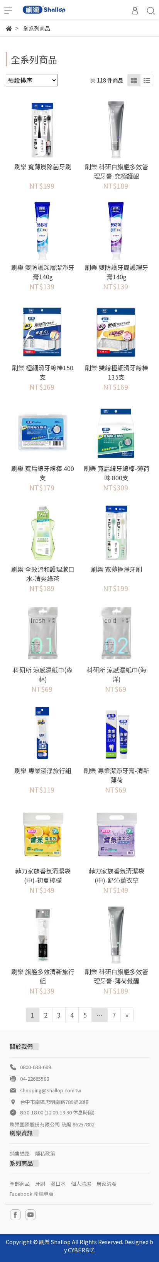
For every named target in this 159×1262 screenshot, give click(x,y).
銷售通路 (20, 1153)
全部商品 (20, 1183)
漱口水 (58, 1183)
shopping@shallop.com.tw (50, 1090)
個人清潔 (81, 1183)
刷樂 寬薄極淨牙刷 (116, 569)
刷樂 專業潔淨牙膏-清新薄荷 (116, 775)
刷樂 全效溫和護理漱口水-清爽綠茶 (42, 573)
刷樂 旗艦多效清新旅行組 (42, 976)
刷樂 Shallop (55, 1242)
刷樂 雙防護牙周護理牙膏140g (116, 272)
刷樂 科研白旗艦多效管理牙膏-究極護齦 (116, 171)
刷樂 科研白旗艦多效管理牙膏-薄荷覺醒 (116, 976)
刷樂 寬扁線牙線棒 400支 (42, 473)
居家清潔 (106, 1183)
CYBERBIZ (81, 1250)
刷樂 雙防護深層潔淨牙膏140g (42, 272)
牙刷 (40, 1183)
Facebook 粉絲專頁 (32, 1193)
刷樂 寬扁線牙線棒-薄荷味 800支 (116, 473)
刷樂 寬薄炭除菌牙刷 (42, 166)
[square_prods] (133, 80)
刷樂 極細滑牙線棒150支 (42, 372)
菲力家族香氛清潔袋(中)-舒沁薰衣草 (116, 875)
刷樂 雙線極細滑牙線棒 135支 (116, 372)
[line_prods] (146, 80)
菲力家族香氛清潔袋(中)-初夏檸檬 (43, 875)
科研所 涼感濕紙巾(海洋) (116, 674)
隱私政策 (45, 1153)
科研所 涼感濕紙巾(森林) (43, 674)
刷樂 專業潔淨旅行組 (42, 770)
